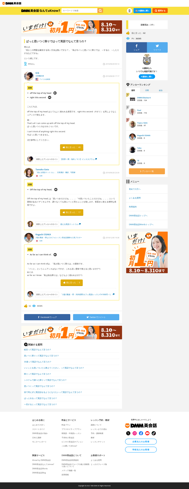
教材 (92, 437)
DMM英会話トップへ (138, 215)
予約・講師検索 (97, 433)
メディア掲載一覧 (69, 470)
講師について (96, 425)
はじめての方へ (38, 425)
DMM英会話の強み (40, 433)
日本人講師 (36, 437)
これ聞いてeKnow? (69, 446)
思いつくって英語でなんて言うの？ (39, 386)
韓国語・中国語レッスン (71, 433)
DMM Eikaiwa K (144, 97)
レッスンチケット (98, 441)
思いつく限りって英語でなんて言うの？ (41, 355)
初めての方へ (135, 189)
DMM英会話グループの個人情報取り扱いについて (76, 465)
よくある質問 (135, 198)
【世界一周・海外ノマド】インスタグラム (77, 159)
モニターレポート (39, 441)
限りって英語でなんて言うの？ (37, 374)
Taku (139, 148)
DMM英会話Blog (39, 472)
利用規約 (133, 206)
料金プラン (66, 425)
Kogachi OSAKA (143, 135)
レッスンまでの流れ (99, 429)
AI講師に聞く (144, 10)
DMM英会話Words (40, 468)
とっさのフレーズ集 (99, 464)
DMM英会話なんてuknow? (43, 464)
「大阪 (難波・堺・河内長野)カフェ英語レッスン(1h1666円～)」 (86, 294)
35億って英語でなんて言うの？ (37, 361)
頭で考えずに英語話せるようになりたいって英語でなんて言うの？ (53, 392)
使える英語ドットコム (69, 224)
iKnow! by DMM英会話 (41, 460)
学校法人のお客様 (140, 449)
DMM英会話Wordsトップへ (141, 224)
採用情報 (65, 474)
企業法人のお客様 (140, 441)
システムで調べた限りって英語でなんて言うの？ (45, 380)
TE (138, 160)
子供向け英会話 (68, 437)
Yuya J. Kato (142, 123)
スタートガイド (38, 429)
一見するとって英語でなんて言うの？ (40, 404)
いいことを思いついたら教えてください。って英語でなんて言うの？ (54, 367)
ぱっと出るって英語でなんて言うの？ (40, 398)
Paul (139, 110)
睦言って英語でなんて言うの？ (37, 349)
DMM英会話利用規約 (70, 460)
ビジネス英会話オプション (72, 441)
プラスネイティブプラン (71, 429)
